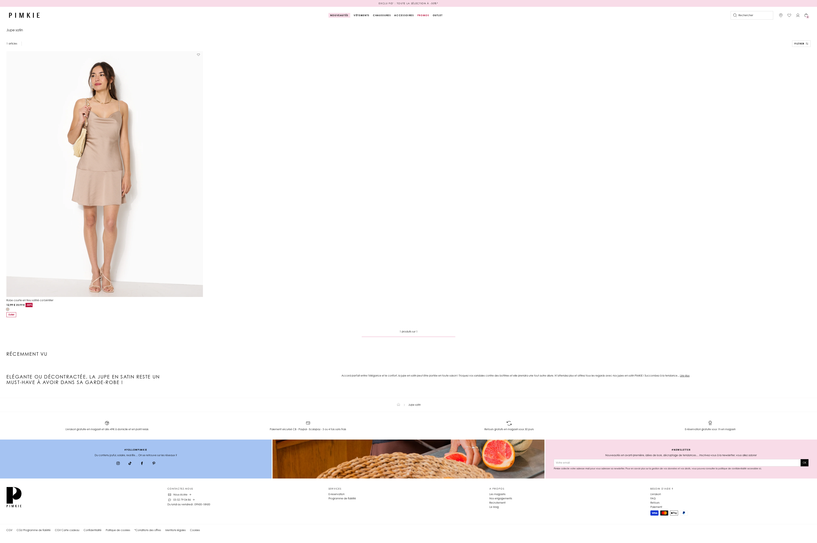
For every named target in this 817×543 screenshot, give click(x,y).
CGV (9, 530)
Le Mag (494, 507)
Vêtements (362, 15)
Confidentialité (92, 530)
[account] (797, 15)
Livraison (655, 494)
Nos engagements (500, 498)
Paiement (656, 507)
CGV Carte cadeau (67, 530)
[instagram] (118, 463)
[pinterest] (154, 463)
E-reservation (336, 494)
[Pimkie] (24, 15)
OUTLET (438, 15)
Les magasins (497, 494)
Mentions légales (175, 530)
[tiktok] (130, 463)
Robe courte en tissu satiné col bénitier (29, 300)
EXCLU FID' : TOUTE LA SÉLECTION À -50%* (408, 3)
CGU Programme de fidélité (34, 530)
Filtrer (799, 43)
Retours (655, 502)
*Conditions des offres (147, 530)
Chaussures (382, 15)
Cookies (195, 530)
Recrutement (497, 502)
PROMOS (423, 15)
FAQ (653, 498)
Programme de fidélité (342, 498)
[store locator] (780, 15)
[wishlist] (789, 15)
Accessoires (404, 15)
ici (760, 468)
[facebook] (142, 463)
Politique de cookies (118, 530)
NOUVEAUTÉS (339, 15)
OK (804, 462)
